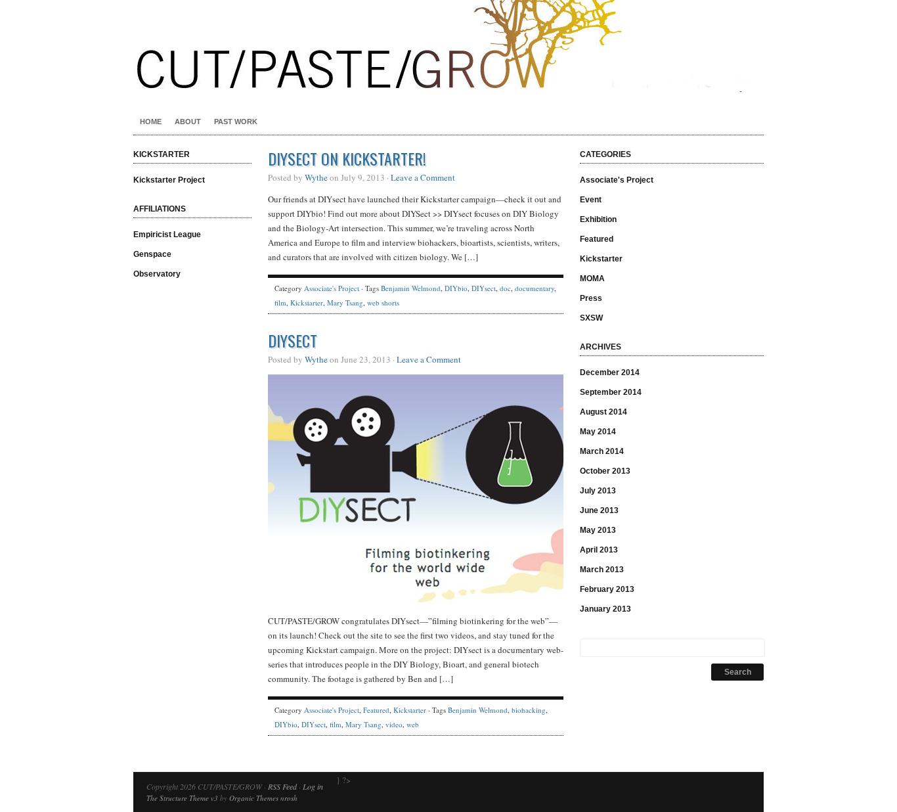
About (188, 121)
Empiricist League (167, 234)
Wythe (316, 177)
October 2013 (605, 471)
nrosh (288, 798)
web (412, 724)
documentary (534, 288)
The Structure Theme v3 (182, 798)
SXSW (591, 318)
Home (151, 121)
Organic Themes (253, 798)
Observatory (157, 274)
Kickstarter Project (169, 180)
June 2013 (599, 510)
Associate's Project (331, 288)
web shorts (383, 302)
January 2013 (605, 609)
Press (591, 298)
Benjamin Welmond (411, 288)
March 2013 (602, 569)
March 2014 (602, 451)
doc (505, 288)
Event (591, 199)
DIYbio (456, 288)
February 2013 (607, 589)
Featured (376, 710)
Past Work (235, 121)
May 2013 (598, 530)
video (394, 724)
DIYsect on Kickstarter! (347, 158)
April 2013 (599, 549)
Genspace (152, 254)
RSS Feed (282, 786)
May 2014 (598, 431)
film (280, 302)
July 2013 (598, 490)
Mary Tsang (345, 302)
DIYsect (483, 288)
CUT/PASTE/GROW (448, 46)
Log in (313, 786)
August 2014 (603, 412)
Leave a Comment (423, 177)
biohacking (529, 710)
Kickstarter (306, 302)
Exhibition (598, 219)
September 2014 (611, 392)
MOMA (592, 278)
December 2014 (610, 372)
